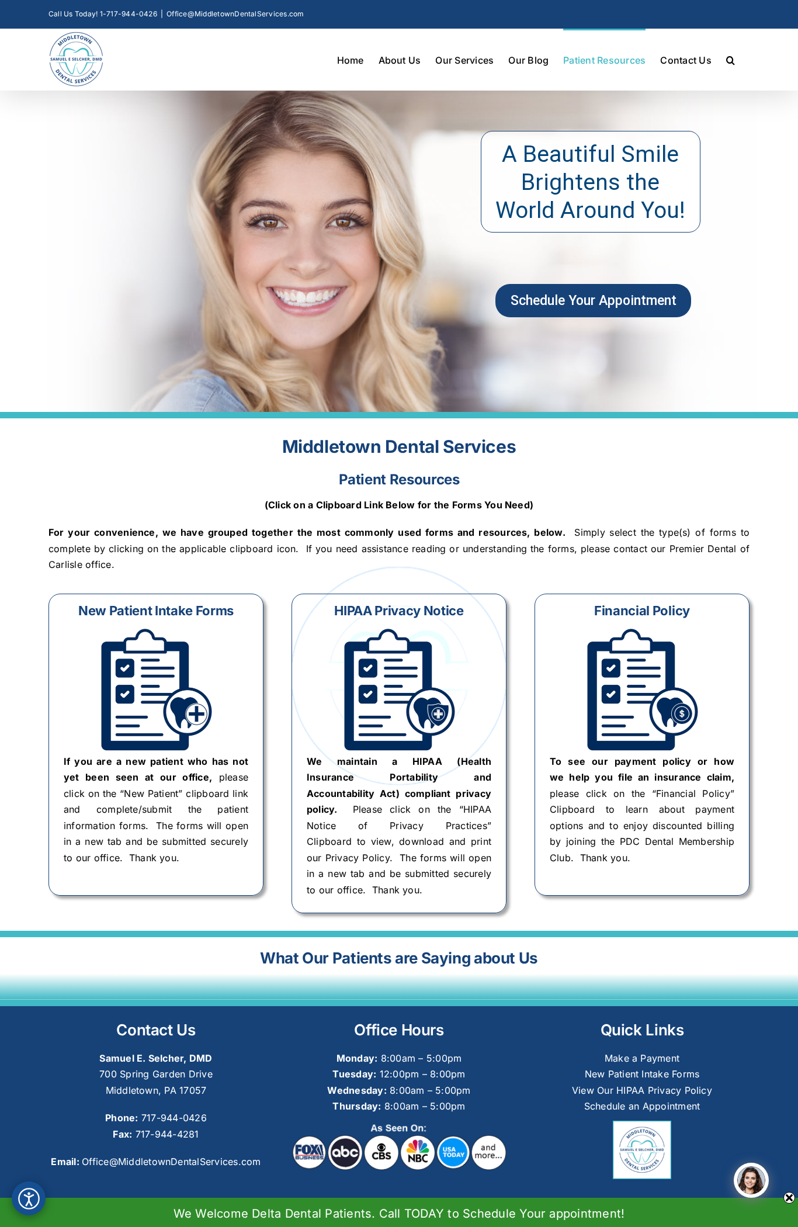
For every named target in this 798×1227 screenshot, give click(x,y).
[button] (730, 59)
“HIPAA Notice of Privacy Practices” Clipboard (399, 825)
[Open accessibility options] (29, 1198)
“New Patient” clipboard (174, 793)
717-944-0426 (174, 1118)
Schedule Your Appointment (593, 301)
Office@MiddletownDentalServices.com (235, 13)
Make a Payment (642, 1058)
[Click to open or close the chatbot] (751, 1180)
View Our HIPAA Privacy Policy (642, 1090)
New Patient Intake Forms (642, 1074)
